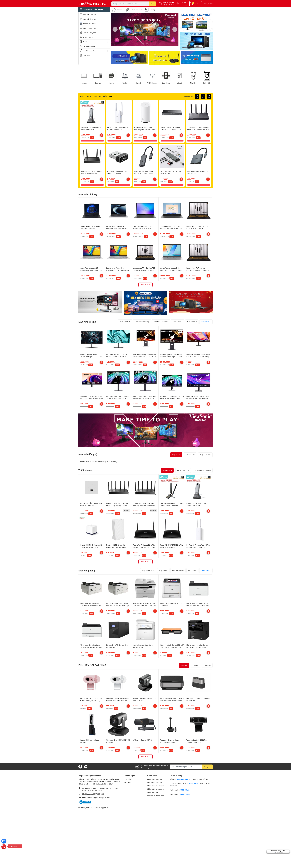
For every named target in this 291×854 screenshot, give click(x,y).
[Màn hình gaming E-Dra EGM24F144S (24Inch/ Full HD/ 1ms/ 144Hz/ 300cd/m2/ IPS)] (91, 339)
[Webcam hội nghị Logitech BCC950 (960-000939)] (171, 724)
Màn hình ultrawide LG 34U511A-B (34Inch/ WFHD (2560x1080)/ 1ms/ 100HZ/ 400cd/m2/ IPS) (198, 357)
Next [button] (174, 29)
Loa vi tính (166, 83)
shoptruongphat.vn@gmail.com (98, 797)
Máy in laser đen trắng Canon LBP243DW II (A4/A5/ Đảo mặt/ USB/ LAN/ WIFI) (197, 605)
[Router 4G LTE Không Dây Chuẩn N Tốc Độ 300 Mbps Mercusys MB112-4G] (118, 529)
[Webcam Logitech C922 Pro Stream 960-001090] (198, 724)
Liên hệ (152, 10)
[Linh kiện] (139, 76)
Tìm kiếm (127, 779)
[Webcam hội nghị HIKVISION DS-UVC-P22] (118, 724)
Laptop (84, 83)
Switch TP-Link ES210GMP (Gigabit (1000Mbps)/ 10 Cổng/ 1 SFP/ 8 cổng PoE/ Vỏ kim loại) (172, 129)
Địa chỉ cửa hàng (184, 3)
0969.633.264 (185, 790)
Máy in (111, 83)
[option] (144, 29)
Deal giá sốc (208, 4)
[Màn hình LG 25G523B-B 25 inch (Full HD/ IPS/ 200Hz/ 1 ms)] (171, 380)
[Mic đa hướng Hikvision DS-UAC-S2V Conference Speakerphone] (171, 682)
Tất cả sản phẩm (136, 10)
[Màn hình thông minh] (100, 302)
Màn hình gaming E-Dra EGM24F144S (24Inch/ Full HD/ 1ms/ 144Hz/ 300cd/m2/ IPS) (91, 357)
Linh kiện (138, 83)
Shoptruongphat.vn (102, 808)
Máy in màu (163, 570)
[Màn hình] (125, 76)
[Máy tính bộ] (129, 58)
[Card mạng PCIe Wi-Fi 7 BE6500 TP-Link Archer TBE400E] (171, 487)
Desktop (98, 83)
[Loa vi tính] (166, 76)
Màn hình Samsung (142, 322)
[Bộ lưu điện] (207, 76)
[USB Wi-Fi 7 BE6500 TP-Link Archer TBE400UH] (92, 112)
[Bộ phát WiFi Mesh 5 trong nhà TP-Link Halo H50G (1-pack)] (91, 529)
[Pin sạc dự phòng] (197, 58)
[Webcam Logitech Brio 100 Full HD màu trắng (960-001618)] (118, 682)
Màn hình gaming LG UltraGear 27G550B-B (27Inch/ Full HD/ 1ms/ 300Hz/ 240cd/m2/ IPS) (117, 398)
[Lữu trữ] (179, 76)
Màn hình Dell (125, 322)
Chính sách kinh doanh (155, 789)
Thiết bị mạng (152, 83)
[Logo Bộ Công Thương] (85, 802)
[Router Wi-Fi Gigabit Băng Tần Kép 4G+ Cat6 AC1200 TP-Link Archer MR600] (145, 529)
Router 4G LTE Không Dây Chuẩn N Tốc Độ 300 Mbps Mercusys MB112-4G (116, 547)
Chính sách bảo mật (154, 779)
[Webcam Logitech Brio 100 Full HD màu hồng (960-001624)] (91, 682)
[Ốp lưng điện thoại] (164, 58)
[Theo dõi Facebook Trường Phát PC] (80, 766)
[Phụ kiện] (193, 76)
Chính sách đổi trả (153, 792)
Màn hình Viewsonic (161, 322)
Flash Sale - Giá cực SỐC (94, 96)
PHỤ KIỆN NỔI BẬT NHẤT (92, 665)
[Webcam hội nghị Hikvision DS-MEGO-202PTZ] (145, 682)
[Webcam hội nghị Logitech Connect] (91, 724)
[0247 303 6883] (3, 846)
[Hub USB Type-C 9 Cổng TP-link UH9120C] (172, 156)
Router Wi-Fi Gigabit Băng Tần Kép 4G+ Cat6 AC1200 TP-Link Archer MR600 (144, 547)
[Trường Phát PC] (92, 4)
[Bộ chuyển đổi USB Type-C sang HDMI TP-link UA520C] (145, 156)
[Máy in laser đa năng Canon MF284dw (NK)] (145, 629)
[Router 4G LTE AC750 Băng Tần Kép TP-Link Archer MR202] (171, 529)
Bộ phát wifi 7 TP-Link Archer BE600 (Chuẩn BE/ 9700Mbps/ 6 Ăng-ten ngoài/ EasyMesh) (144, 505)
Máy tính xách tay (88, 194)
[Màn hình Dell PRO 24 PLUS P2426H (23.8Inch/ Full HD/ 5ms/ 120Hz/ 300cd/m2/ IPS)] (118, 339)
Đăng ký (207, 767)
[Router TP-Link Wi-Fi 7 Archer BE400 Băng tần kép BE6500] (118, 487)
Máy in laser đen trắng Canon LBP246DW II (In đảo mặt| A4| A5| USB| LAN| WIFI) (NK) (92, 605)
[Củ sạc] (196, 22)
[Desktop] (98, 76)
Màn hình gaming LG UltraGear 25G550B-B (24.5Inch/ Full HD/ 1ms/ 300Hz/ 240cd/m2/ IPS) (144, 398)
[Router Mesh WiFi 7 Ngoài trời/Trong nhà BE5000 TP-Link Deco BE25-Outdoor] (145, 112)
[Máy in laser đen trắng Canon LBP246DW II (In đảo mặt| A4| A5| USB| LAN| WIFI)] (118, 587)
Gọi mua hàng (168, 2)
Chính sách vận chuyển (155, 786)
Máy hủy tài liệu (178, 570)
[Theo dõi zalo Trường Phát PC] (86, 766)
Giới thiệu (120, 10)
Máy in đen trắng (148, 570)
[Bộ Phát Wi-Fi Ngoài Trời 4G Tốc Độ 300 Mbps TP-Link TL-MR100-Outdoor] (198, 529)
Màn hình (125, 83)
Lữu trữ (179, 83)
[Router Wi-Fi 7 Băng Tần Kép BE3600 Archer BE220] (92, 156)
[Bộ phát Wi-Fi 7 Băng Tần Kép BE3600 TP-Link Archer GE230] (199, 112)
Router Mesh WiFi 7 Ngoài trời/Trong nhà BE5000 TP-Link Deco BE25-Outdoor (145, 129)
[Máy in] (111, 76)
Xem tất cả (145, 285)
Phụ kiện (193, 83)
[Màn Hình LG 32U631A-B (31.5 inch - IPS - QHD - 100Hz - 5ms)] (91, 380)
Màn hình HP (192, 322)
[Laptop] (84, 76)
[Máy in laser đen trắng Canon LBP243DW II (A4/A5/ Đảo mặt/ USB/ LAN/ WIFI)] (198, 587)
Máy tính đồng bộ (87, 454)
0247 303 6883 (168, 5)
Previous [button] (115, 29)
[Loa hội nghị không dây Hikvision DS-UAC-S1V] (198, 682)
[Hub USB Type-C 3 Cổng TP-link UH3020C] (199, 156)
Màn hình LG (177, 322)
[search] (152, 3)
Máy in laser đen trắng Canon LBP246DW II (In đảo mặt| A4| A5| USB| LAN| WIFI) (118, 605)
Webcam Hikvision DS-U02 (142, 740)
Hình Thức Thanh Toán (155, 796)
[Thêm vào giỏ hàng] (101, 135)
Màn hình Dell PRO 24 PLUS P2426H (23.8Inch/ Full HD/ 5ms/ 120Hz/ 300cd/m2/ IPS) (118, 357)
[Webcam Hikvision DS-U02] (145, 724)
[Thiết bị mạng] (152, 76)
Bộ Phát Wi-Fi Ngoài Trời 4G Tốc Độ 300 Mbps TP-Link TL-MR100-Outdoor (198, 547)
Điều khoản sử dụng (154, 782)
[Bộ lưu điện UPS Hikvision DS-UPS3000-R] (118, 629)
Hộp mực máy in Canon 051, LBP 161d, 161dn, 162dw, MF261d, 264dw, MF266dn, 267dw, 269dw (172, 647)
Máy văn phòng (86, 570)
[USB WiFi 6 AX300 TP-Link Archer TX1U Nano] (119, 156)
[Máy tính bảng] (196, 41)
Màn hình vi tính (87, 321)
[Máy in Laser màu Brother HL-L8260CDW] (171, 587)
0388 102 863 (194, 783)
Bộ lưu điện (207, 83)
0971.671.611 (185, 794)
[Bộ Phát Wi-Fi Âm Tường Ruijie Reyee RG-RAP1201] (91, 487)
